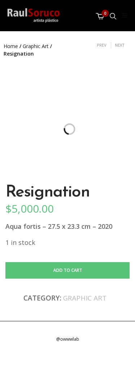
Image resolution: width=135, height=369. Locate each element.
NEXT (120, 45)
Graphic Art (36, 46)
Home (11, 46)
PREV (102, 45)
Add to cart (67, 270)
